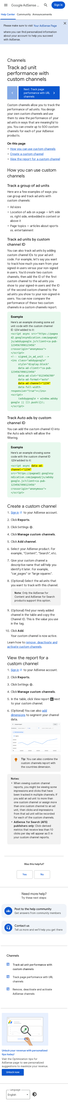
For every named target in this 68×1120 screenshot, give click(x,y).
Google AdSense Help (26, 5)
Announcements (42, 14)
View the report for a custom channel (35, 159)
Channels (13, 956)
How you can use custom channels (32, 149)
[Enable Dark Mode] (34, 1094)
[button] (5, 5)
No (42, 874)
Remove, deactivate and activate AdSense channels (32, 991)
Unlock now (12, 1072)
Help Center (8, 14)
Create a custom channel (27, 154)
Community (24, 14)
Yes (24, 874)
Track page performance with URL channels (33, 979)
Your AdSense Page (45, 25)
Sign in (15, 513)
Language (15, 1089)
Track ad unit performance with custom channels (32, 967)
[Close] (65, 23)
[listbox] (18, 1094)
